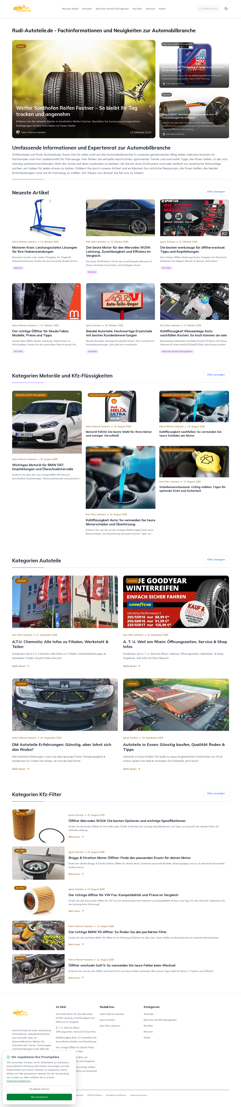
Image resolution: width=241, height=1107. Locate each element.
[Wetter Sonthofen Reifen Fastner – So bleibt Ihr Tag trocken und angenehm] (83, 89)
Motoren (150, 8)
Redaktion (107, 1007)
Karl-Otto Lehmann (96, 241)
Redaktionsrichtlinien (116, 1095)
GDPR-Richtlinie (94, 1095)
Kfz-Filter (137, 8)
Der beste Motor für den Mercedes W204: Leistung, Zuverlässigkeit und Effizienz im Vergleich (75, 1018)
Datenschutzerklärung (18, 1080)
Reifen (162, 8)
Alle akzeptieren (39, 1097)
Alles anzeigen (216, 191)
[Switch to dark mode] (226, 8)
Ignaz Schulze (167, 241)
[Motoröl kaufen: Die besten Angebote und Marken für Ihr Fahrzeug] (194, 64)
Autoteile (87, 8)
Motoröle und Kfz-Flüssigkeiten (112, 8)
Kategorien (152, 1007)
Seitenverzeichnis (138, 1095)
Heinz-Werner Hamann (24, 241)
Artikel (61, 1007)
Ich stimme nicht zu (39, 1089)
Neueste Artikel (70, 8)
